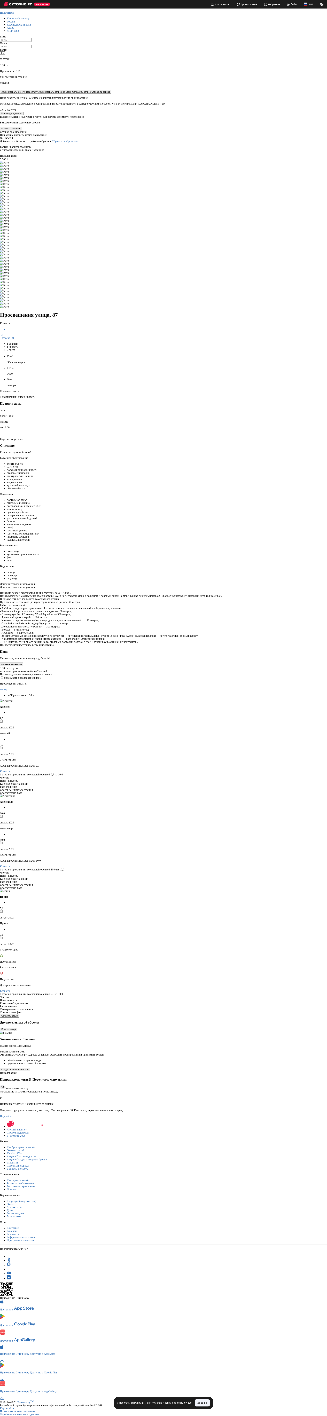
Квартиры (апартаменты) (21, 1201)
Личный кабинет (17, 1129)
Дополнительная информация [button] (17, 584)
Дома (10, 1210)
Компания (13, 1227)
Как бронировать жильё (21, 1147)
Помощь (12, 1189)
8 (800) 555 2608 (16, 1135)
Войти (294, 4)
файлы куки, (137, 1403)
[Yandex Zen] (9, 1278)
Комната (5, 771)
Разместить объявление (20, 1183)
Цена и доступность (11, 113)
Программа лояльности (20, 1240)
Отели (10, 1204)
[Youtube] (9, 1273)
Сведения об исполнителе (14, 1069)
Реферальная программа (21, 1237)
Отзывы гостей (16, 1150)
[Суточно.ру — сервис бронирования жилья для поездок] (17, 4)
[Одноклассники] (9, 1260)
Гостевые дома (15, 1213)
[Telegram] (9, 1256)
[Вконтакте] (9, 1269)
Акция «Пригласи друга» (21, 1156)
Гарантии (12, 1162)
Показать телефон (10, 128)
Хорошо (202, 1402)
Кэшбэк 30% (14, 1153)
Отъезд (4, 43)
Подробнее (6, 1116)
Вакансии (12, 1231)
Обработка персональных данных (19, 1414)
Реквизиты (13, 1234)
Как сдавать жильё (17, 1180)
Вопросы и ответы (17, 1168)
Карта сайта (7, 1408)
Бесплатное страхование (21, 1186)
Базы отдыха (14, 1216)
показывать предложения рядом (22, 677)
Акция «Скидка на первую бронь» (27, 1159)
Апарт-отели (14, 1207)
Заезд (3, 36)
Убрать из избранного (64, 141)
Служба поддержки (18, 1132)
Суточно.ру (25, 1402)
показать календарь (11, 664)
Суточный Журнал (18, 1165)
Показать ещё (8, 1029)
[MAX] (9, 1264)
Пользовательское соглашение (17, 1411)
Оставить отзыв (9, 1015)
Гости (3, 49)
